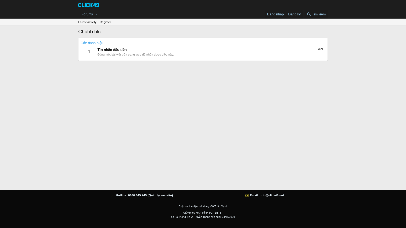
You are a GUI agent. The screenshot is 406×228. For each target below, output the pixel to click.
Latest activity (87, 22)
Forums (87, 14)
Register (105, 22)
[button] (96, 14)
